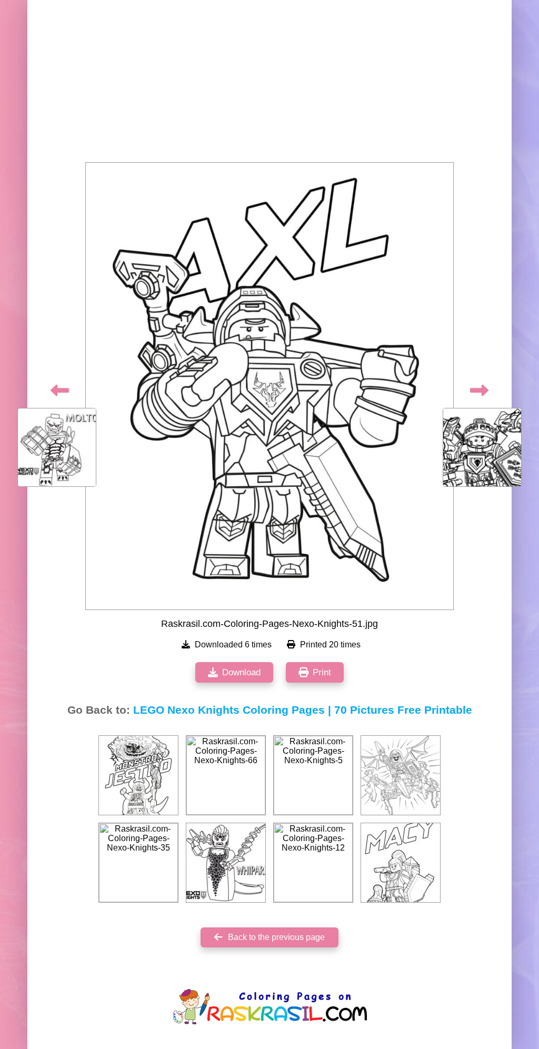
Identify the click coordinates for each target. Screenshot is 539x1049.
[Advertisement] (269, 84)
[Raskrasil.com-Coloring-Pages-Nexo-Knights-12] (313, 863)
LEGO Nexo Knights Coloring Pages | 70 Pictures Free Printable (302, 710)
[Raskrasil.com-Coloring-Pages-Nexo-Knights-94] (226, 863)
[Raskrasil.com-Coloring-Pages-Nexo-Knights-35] (138, 863)
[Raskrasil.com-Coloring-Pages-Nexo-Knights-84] (401, 863)
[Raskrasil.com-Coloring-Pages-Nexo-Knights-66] (226, 775)
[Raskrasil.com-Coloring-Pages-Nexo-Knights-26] (401, 775)
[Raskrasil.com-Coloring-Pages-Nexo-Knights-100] (138, 775)
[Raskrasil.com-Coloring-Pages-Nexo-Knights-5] (313, 775)
